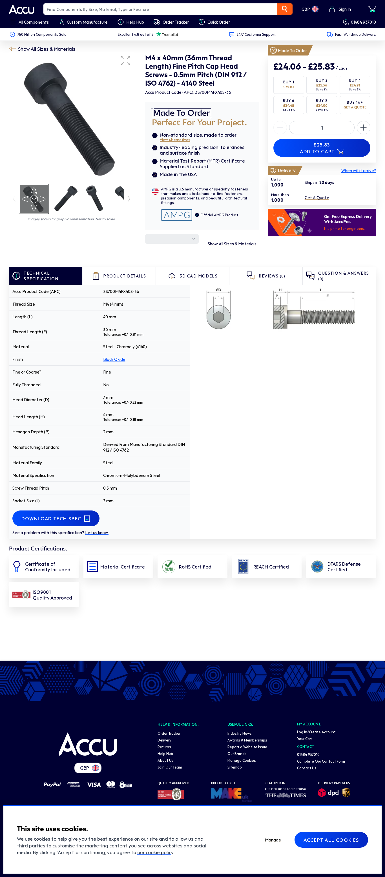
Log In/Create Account (316, 732)
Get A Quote (317, 197)
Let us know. (97, 532)
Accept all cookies (331, 840)
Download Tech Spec (51, 518)
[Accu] (21, 9)
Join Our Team (170, 767)
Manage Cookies (241, 760)
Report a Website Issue (247, 747)
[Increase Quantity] (280, 127)
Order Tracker (169, 733)
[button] (125, 60)
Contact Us (307, 768)
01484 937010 (363, 22)
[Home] (88, 744)
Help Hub (165, 753)
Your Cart (305, 738)
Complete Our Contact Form (321, 761)
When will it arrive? (358, 170)
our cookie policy (155, 852)
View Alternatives (175, 139)
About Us (166, 760)
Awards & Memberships (247, 740)
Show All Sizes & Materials (46, 49)
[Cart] (372, 9)
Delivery (164, 740)
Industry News (239, 733)
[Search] (285, 9)
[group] (71, 117)
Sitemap (234, 767)
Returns (164, 747)
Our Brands (237, 753)
